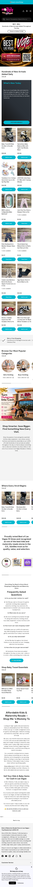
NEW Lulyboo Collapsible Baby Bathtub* (7, 212)
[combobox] (16, 19)
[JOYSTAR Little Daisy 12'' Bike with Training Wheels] (24, 169)
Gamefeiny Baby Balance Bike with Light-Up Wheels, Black (22, 147)
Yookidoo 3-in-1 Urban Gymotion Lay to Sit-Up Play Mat (9, 180)
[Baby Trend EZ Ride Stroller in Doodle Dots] (9, 135)
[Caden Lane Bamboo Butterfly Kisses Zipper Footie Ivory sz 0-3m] (9, 271)
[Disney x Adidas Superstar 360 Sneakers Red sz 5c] (9, 308)
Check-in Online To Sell (16, 31)
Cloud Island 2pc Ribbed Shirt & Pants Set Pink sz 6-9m (24, 246)
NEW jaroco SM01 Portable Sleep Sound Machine (7, 690)
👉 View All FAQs (16, 660)
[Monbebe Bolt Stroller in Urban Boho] (23, 498)
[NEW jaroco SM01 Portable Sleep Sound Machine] (8, 679)
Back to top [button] (16, 820)
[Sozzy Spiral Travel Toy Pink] (23, 679)
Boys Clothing (23, 375)
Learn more (26, 2)
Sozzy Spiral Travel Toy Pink (22, 689)
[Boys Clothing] (23, 365)
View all (4, 76)
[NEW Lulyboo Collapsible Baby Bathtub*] (9, 201)
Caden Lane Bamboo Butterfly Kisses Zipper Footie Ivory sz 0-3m (9, 283)
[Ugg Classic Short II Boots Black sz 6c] (24, 271)
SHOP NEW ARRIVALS (16, 122)
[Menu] (30, 11)
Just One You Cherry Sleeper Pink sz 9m (24, 211)
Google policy (15, 880)
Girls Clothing (8, 375)
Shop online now (9, 766)
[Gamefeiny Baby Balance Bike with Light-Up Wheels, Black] (24, 135)
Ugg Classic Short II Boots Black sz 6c (23, 281)
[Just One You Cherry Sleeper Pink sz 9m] (24, 201)
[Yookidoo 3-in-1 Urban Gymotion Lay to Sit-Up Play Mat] (9, 169)
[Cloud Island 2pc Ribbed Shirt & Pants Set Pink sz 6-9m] (24, 235)
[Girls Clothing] (8, 365)
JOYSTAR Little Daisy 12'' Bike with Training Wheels (24, 180)
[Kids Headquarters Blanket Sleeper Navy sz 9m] (9, 235)
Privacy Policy (8, 880)
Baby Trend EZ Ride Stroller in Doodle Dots (8, 146)
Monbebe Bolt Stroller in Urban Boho (21, 509)
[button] (27, 11)
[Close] (31, 867)
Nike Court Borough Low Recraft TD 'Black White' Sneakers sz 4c (24, 319)
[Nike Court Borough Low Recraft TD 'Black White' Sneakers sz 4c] (24, 308)
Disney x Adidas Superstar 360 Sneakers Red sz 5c (8, 319)
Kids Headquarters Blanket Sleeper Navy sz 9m (8, 246)
